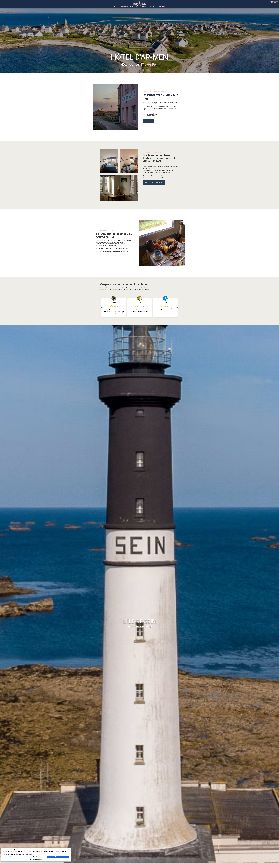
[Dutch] (277, 2)
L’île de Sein (143, 6)
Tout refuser (36, 856)
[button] (177, 308)
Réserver (148, 121)
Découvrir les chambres (154, 182)
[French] (271, 2)
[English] (273, 2)
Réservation (161, 6)
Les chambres (124, 6)
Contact (152, 6)
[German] (275, 2)
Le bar (131, 6)
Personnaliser (13, 856)
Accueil (116, 6)
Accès (136, 6)
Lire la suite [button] (113, 315)
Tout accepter (58, 856)
